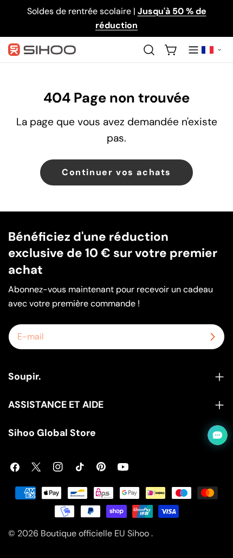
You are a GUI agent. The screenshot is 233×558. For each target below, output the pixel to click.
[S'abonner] (212, 336)
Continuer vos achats (116, 172)
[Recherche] (149, 50)
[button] (211, 49)
